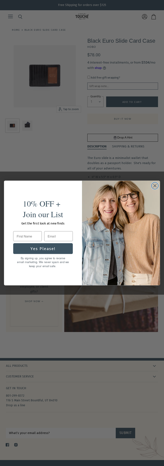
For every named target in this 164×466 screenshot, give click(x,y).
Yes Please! (43, 248)
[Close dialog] (154, 185)
